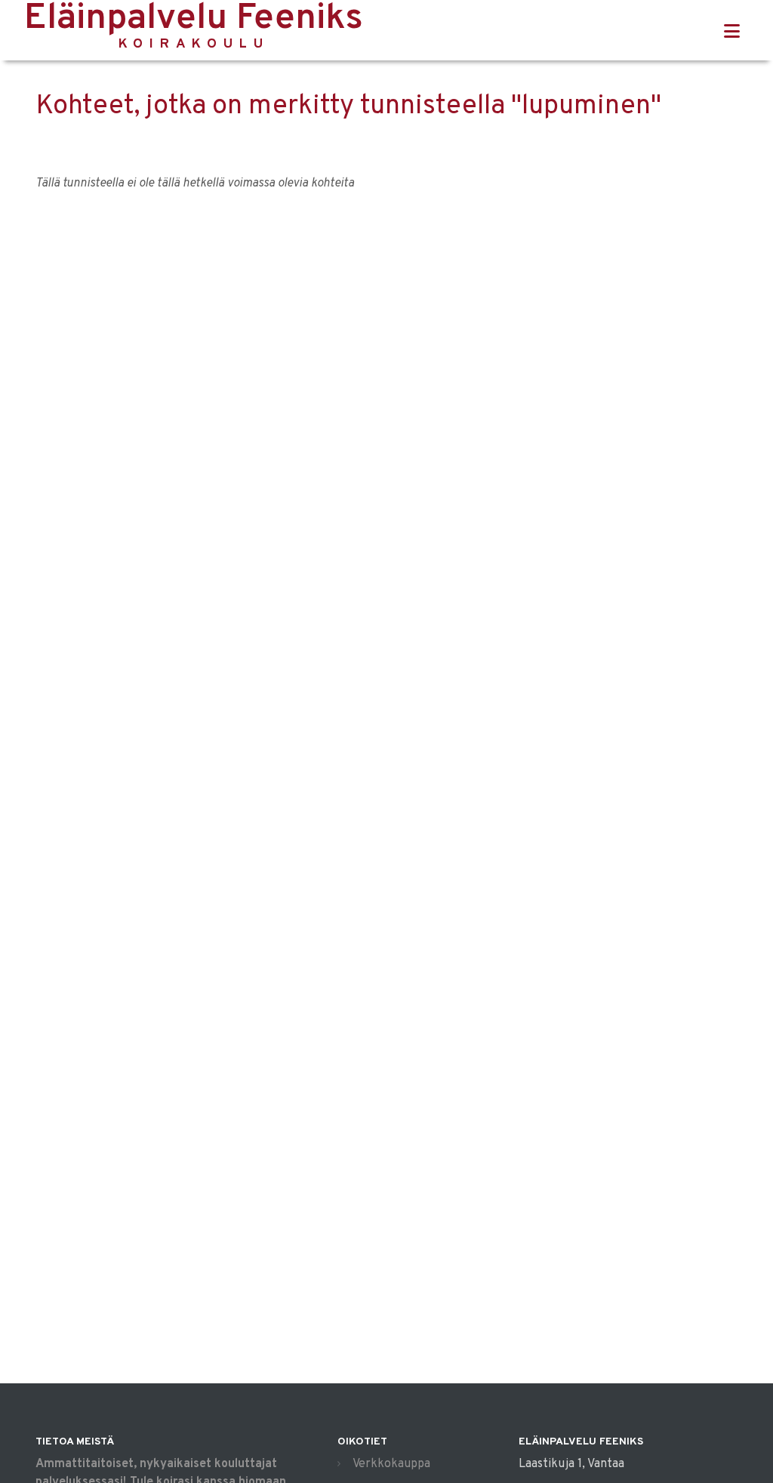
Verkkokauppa (391, 1464)
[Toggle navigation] (732, 32)
